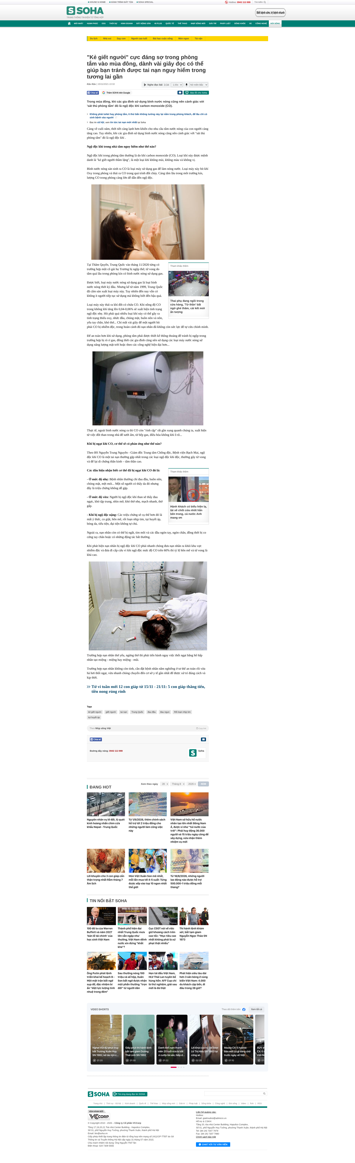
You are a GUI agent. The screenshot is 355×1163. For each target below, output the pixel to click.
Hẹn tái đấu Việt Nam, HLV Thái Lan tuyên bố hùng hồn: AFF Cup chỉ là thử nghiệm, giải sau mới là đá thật (163, 981)
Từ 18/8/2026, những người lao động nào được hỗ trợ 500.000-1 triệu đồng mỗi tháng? (187, 881)
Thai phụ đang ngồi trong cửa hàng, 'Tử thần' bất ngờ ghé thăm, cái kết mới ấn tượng (187, 306)
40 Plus (158, 24)
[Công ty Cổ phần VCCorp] (133, 1115)
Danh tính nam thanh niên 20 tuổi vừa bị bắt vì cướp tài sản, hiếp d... (171, 1051)
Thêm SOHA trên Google (118, 92)
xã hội (100, 122)
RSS (260, 1103)
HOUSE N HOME (98, 2)
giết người (111, 712)
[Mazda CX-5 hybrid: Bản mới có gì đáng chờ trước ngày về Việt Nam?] (237, 1040)
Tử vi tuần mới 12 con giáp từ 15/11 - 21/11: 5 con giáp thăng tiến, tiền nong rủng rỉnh (148, 689)
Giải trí (212, 24)
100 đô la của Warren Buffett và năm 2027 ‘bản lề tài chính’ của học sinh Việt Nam (100, 934)
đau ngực (165, 712)
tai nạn (123, 712)
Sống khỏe (240, 24)
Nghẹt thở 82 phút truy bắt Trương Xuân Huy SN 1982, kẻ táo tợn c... (105, 1051)
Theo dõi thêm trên (231, 1009)
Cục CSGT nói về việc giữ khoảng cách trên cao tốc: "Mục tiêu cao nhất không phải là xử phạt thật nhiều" (162, 936)
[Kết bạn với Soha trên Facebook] (193, 753)
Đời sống (275, 24)
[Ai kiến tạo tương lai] (269, 12)
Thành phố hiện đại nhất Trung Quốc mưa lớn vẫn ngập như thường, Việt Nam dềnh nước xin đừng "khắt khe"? (132, 938)
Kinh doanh (127, 24)
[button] (174, 1067)
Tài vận (198, 38)
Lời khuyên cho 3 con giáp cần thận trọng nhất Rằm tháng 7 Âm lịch (105, 879)
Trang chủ (97, 1103)
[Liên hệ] (203, 739)
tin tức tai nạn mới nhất (123, 122)
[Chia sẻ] (93, 93)
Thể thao (182, 24)
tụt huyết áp (94, 717)
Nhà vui (107, 38)
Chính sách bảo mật (206, 1137)
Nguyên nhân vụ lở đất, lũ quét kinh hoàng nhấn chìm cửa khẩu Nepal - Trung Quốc (106, 823)
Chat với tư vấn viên (214, 1144)
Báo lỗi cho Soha (198, 92)
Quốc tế (169, 24)
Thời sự (113, 24)
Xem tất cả (256, 1009)
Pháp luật (225, 24)
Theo (148, 728)
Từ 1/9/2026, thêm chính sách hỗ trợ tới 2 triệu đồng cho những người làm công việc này (147, 825)
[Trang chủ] (85, 12)
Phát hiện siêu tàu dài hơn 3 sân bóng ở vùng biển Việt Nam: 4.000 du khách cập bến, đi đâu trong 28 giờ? (194, 981)
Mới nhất (78, 24)
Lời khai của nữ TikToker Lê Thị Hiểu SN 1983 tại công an (204, 1051)
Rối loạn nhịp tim (182, 712)
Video (243, 1103)
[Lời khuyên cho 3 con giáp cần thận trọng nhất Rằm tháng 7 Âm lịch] (106, 861)
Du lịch (93, 38)
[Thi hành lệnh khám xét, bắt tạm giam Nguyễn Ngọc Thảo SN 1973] (194, 916)
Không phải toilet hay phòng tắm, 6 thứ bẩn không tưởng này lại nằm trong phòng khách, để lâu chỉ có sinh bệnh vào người (148, 116)
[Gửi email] (179, 92)
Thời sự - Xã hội (113, 1103)
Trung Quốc (137, 712)
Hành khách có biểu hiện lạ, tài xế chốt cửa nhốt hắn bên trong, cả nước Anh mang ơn (188, 512)
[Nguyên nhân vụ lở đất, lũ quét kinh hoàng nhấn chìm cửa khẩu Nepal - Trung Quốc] (106, 804)
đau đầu (152, 712)
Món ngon (183, 38)
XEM (203, 784)
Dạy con (121, 38)
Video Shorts (100, 1009)
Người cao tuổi (139, 38)
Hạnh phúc (92, 24)
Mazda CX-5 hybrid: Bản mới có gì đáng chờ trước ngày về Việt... (237, 1051)
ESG (104, 24)
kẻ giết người (94, 712)
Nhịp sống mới (198, 24)
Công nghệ (261, 24)
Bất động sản (143, 24)
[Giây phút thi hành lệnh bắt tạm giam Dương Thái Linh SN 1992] (139, 1040)
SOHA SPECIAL (145, 2)
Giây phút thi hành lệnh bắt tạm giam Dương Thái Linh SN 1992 (138, 1051)
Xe (250, 24)
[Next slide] (260, 1041)
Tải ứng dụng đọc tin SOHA (131, 1094)
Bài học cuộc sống (163, 38)
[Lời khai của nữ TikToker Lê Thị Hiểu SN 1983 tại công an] (204, 1040)
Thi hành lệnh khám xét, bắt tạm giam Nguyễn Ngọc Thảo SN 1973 (193, 934)
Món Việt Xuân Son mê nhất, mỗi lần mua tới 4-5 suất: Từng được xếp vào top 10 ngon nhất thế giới (148, 881)
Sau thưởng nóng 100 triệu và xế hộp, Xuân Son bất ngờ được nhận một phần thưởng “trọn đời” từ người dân (132, 981)
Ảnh (252, 1103)
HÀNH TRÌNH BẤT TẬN (122, 2)
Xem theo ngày (149, 784)
